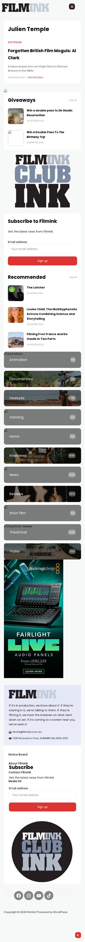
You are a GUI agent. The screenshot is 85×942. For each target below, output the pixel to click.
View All (73, 100)
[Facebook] (18, 895)
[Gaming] (42, 417)
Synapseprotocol (15, 921)
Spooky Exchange (57, 921)
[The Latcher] (16, 293)
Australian (15, 42)
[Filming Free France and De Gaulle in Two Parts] (16, 340)
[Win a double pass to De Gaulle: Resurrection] (16, 116)
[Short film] (42, 513)
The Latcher (36, 287)
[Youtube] (38, 895)
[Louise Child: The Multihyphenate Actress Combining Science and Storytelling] (16, 315)
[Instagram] (28, 895)
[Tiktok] (48, 895)
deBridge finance (15, 926)
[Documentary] (42, 379)
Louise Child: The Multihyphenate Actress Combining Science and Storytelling (52, 314)
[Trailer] (42, 551)
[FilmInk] (42, 694)
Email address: (17, 242)
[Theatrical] (42, 532)
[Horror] (42, 436)
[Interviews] (42, 455)
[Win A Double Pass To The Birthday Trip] (16, 138)
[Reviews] (42, 494)
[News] (42, 475)
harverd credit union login (46, 926)
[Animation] (42, 360)
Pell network (36, 921)
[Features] (42, 398)
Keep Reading (35, 77)
